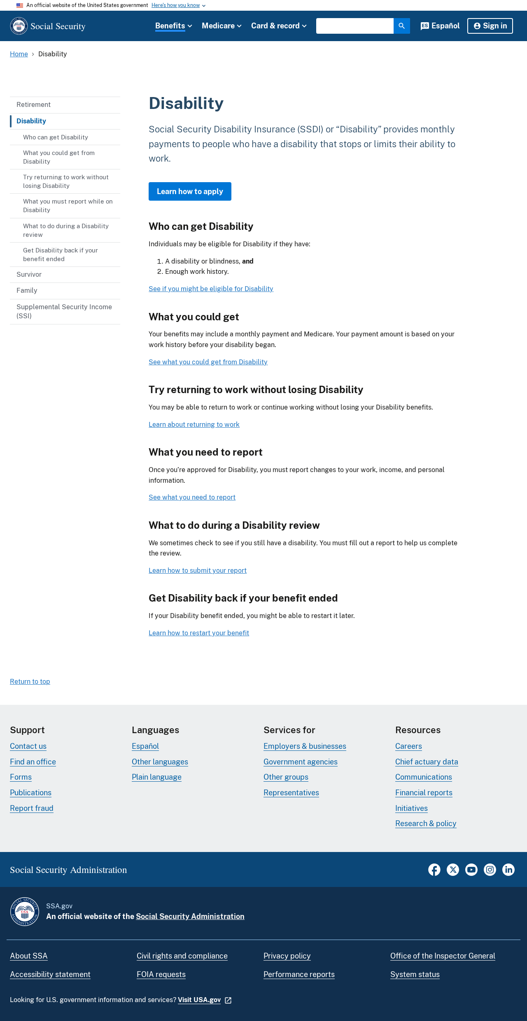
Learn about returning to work (194, 424)
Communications (423, 777)
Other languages (160, 761)
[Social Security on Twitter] (453, 873)
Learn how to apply (190, 191)
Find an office (33, 761)
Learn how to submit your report (198, 570)
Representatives (291, 792)
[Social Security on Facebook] (434, 873)
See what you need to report (192, 497)
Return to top (30, 681)
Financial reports (423, 792)
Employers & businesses (305, 746)
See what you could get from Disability (208, 362)
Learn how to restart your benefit (199, 633)
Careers (408, 746)
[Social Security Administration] (25, 911)
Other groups (286, 777)
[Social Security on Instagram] (490, 873)
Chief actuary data (426, 761)
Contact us (28, 746)
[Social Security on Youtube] (471, 873)
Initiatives (411, 808)
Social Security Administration (190, 916)
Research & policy (426, 823)
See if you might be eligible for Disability (211, 289)
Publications (30, 792)
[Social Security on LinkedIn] (508, 873)
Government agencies (301, 761)
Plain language (157, 777)
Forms (21, 777)
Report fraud (32, 808)
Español (445, 25)
